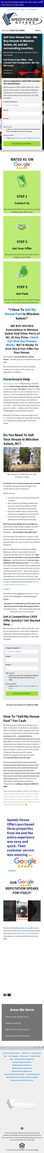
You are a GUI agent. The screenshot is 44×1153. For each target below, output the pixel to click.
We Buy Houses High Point (24, 1059)
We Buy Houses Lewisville (22, 1062)
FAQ (5, 1056)
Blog (11, 1059)
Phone (6, 118)
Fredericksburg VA (33, 1074)
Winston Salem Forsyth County (17, 1036)
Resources (24, 1056)
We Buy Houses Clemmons (22, 1065)
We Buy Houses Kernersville (14, 1074)
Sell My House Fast (20, 312)
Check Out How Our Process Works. (22, 341)
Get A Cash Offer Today (16, 9)
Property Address (10, 102)
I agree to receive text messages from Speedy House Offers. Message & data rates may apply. (23, 130)
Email (6, 110)
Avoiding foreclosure (11, 383)
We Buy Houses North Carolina (22, 1080)
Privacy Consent (8, 135)
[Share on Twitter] (9, 995)
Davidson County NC (13, 1023)
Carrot (36, 1150)
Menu (38, 30)
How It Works (36, 1053)
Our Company (31, 9)
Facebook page (26, 933)
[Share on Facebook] (5, 995)
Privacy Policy (35, 138)
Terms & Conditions (22, 138)
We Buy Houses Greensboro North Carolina (22, 1077)
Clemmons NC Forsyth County (17, 1017)
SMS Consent (7, 127)
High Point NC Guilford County (17, 1029)
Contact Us (25, 1053)
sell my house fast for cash (21, 928)
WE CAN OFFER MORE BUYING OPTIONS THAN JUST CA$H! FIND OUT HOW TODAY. (21, 3)
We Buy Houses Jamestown (22, 1068)
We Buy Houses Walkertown (22, 1071)
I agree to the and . (23, 138)
